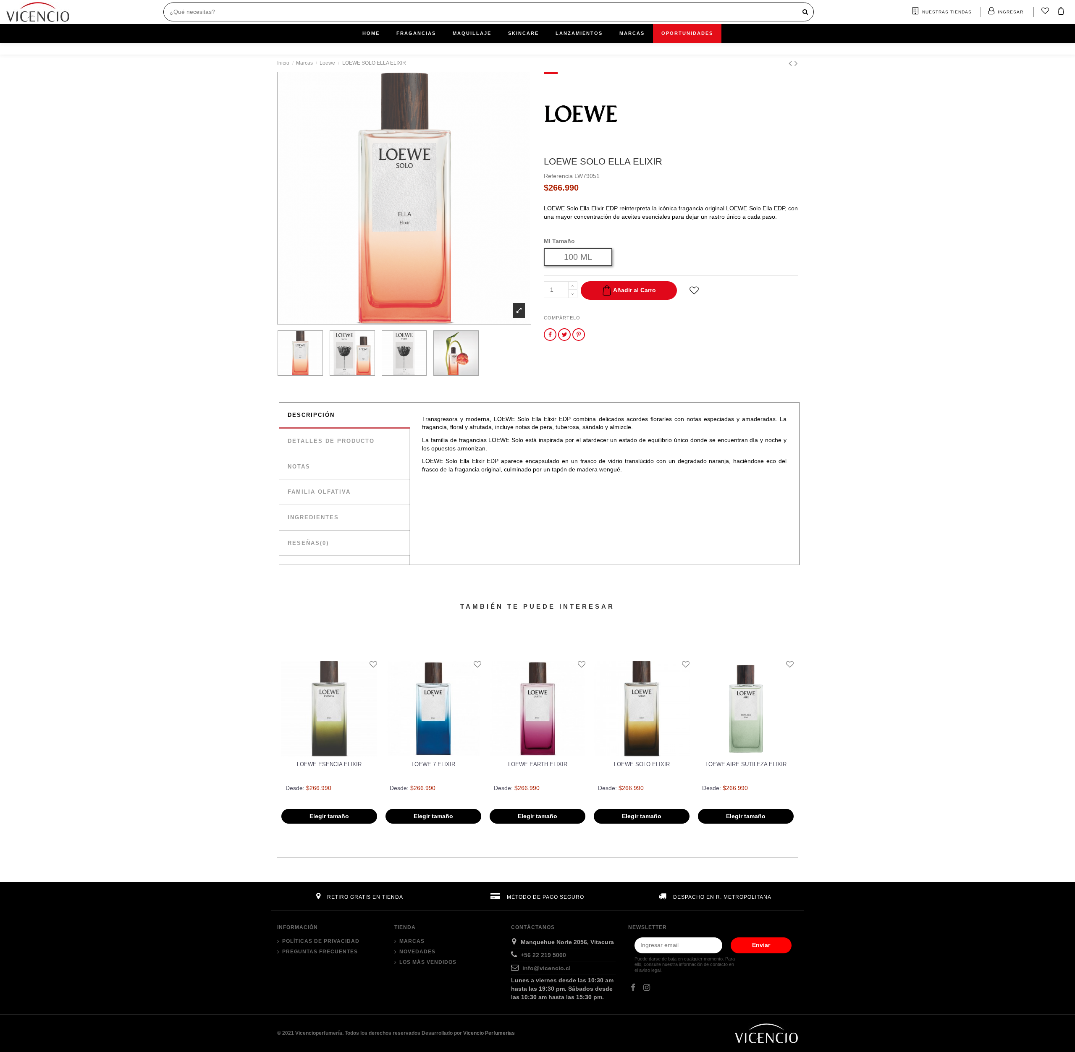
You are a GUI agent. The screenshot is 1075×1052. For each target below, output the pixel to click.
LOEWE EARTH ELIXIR (537, 764)
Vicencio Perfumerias (489, 1033)
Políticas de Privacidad (320, 941)
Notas (299, 466)
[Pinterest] (579, 334)
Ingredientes (313, 517)
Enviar (761, 945)
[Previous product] (791, 63)
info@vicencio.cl (546, 968)
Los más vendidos (427, 962)
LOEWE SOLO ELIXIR (642, 764)
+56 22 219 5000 (543, 955)
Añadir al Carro (634, 290)
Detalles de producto (331, 441)
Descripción (311, 415)
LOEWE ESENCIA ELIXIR (329, 764)
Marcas (412, 941)
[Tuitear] (564, 334)
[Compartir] (550, 334)
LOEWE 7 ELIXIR (433, 764)
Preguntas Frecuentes (320, 952)
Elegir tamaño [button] (329, 816)
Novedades (417, 952)
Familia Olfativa (319, 492)
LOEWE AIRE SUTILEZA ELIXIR (746, 764)
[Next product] (796, 63)
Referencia (558, 176)
